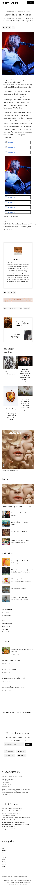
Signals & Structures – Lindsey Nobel (13, 678)
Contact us (13, 880)
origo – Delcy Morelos (9, 669)
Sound (28, 11)
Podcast (4, 859)
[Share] (13, 28)
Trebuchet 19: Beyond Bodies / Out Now (16, 506)
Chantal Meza (6, 626)
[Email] (10, 28)
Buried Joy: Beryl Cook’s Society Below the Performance (16, 817)
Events (4, 850)
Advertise (6, 880)
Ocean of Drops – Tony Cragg (11, 660)
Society (4, 861)
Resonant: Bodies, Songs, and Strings (13, 687)
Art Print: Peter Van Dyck (18, 588)
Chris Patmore (10, 11)
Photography (13, 308)
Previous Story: (22, 323)
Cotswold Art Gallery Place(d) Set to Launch (13, 810)
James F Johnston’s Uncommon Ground (12, 813)
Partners (4, 857)
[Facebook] (3, 28)
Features (4, 852)
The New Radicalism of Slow (9, 820)
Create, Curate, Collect (24, 712)
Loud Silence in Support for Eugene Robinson (13, 822)
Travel (3, 866)
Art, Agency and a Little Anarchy (10, 829)
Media (17, 882)
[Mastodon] (6, 28)
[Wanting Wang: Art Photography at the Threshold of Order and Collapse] (10, 396)
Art (3, 848)
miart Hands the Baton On (8, 826)
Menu (30, 2)
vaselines (26, 308)
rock (20, 308)
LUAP (4, 621)
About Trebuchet (6, 846)
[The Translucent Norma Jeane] (10, 362)
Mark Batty (5, 612)
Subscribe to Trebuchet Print (24, 880)
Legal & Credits (10, 882)
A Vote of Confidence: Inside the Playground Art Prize (15, 824)
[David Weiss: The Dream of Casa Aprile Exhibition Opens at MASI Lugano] (25, 391)
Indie (5, 308)
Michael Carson (6, 615)
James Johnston (6, 618)
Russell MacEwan (7, 623)
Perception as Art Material (19, 531)
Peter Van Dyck (6, 632)
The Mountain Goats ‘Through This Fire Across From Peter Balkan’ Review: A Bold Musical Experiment (25, 375)
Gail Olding (5, 629)
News (3, 855)
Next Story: (15, 336)
